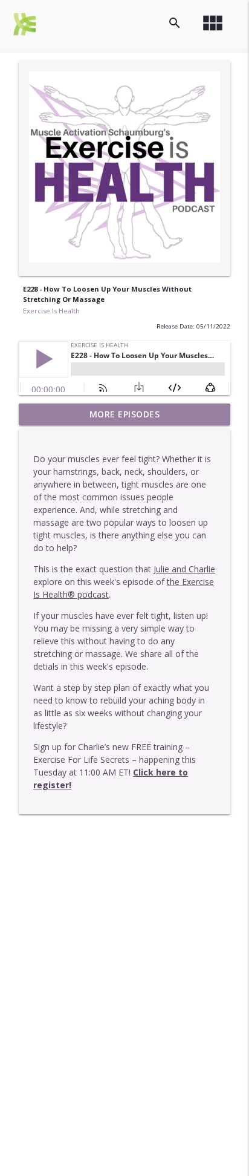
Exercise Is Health (51, 310)
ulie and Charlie (185, 569)
